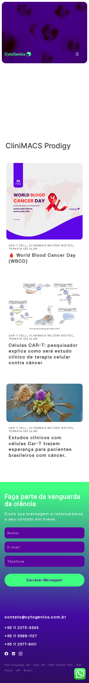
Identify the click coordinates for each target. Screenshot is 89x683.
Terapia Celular (23, 249)
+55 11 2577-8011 (21, 644)
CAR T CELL (18, 245)
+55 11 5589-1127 (21, 636)
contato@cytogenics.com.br (35, 617)
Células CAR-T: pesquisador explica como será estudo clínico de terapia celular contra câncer (43, 354)
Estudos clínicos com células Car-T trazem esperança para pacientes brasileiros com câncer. (40, 446)
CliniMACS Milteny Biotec (51, 245)
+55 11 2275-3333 (22, 627)
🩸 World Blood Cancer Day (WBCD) (42, 258)
